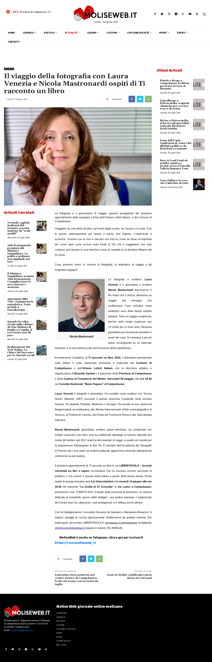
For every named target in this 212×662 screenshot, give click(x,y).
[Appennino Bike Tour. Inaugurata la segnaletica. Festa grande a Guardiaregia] (41, 302)
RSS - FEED (61, 645)
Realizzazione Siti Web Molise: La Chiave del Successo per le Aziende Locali (21, 351)
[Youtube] (190, 14)
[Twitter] (162, 14)
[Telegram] (176, 14)
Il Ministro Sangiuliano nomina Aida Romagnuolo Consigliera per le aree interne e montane (20, 280)
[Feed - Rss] (197, 14)
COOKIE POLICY (63, 641)
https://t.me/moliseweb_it (75, 542)
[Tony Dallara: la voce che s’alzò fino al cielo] (199, 184)
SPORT (59, 633)
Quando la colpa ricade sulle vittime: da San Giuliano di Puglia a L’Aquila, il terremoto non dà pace (20, 328)
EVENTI (59, 637)
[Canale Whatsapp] (183, 14)
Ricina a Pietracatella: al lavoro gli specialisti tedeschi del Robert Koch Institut (174, 124)
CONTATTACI (62, 613)
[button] (204, 14)
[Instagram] (169, 14)
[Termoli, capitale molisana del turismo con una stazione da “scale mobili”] (41, 226)
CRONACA (60, 617)
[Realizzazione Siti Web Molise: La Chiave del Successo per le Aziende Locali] (41, 350)
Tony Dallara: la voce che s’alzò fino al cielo (174, 182)
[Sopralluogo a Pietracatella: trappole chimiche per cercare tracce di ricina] (199, 104)
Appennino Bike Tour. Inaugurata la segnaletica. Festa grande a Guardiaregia (20, 304)
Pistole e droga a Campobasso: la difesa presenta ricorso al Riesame (174, 84)
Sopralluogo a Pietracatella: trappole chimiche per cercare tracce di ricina (174, 104)
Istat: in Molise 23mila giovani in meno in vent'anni (129, 576)
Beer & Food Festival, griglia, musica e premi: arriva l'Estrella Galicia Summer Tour (175, 164)
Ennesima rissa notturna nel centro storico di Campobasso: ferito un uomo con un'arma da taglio (76, 579)
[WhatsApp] (148, 99)
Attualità (9, 69)
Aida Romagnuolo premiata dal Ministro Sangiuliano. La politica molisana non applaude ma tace (19, 253)
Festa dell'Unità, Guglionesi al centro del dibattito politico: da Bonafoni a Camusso (175, 144)
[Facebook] (155, 14)
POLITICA (60, 621)
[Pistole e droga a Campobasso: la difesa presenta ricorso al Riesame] (199, 84)
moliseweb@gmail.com (21, 630)
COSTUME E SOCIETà (65, 629)
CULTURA (60, 625)
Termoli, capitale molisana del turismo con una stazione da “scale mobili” (19, 228)
